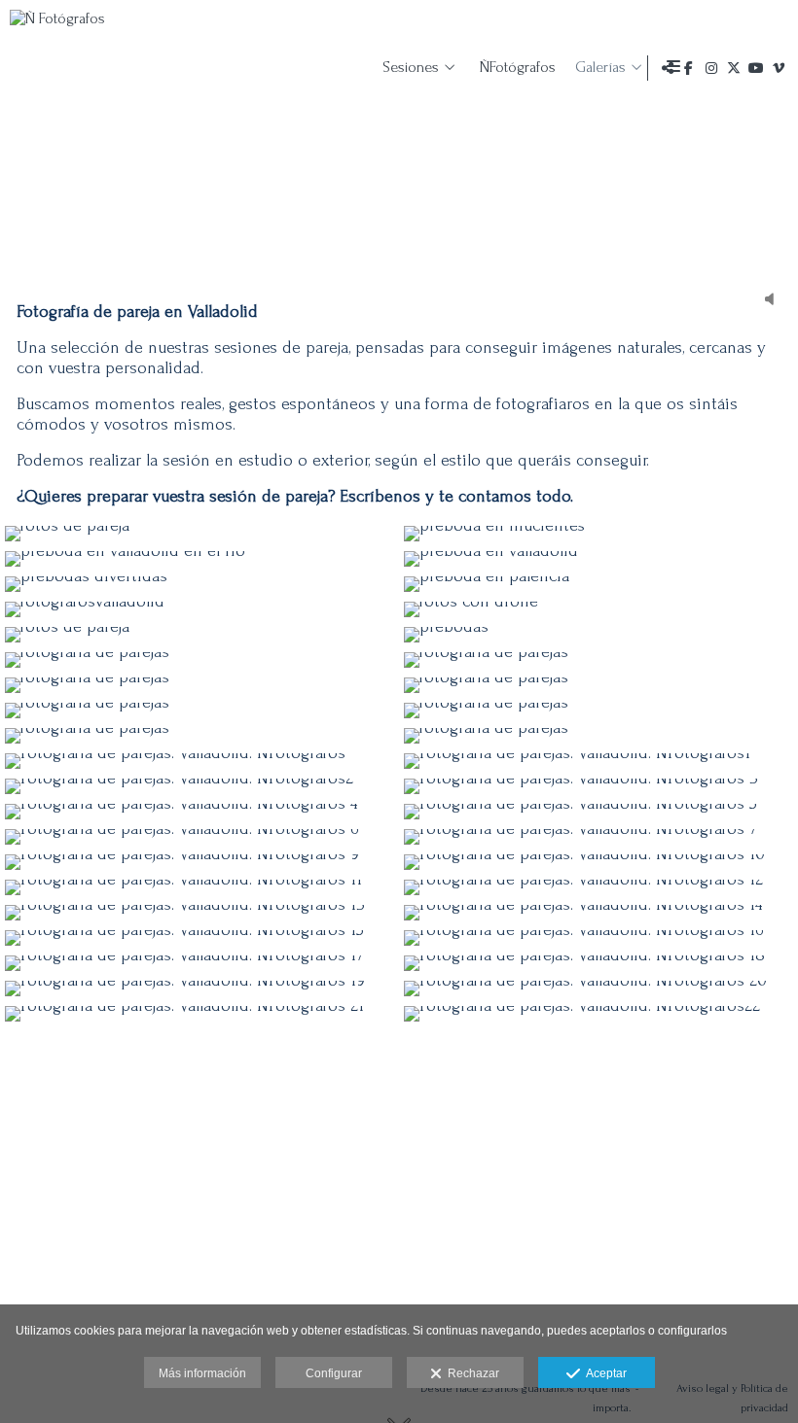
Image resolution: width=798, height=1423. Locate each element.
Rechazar (470, 1373)
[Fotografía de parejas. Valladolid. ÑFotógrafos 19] (199, 988)
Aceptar (603, 1373)
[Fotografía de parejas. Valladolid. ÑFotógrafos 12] (598, 887)
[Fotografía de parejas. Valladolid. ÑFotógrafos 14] (598, 912)
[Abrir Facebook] (689, 68)
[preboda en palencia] (598, 584)
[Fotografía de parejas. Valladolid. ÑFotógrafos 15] (199, 938)
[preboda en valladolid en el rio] (199, 559)
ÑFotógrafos (518, 67)
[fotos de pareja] (199, 533)
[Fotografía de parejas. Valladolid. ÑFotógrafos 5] (598, 811)
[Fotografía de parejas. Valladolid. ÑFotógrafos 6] (199, 837)
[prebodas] (598, 634)
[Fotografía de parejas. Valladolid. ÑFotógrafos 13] (199, 912)
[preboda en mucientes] (598, 533)
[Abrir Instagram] (711, 68)
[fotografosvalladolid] (199, 609)
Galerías (600, 67)
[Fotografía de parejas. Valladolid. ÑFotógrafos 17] (199, 963)
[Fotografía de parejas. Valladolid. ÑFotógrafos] (199, 761)
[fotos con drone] (598, 609)
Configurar (334, 1373)
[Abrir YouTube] (756, 68)
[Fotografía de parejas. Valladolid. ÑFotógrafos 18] (598, 963)
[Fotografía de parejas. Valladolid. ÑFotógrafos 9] (199, 862)
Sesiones (410, 67)
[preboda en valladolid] (598, 559)
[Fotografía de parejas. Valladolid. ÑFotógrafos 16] (598, 938)
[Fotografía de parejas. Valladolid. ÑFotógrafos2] (199, 786)
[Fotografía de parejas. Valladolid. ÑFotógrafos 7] (598, 837)
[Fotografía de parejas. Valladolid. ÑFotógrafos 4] (199, 811)
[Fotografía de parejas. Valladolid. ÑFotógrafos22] (598, 1014)
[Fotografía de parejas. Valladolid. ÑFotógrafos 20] (598, 988)
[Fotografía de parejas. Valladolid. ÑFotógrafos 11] (199, 887)
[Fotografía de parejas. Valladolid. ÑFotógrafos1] (598, 761)
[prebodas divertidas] (199, 584)
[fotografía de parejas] (199, 660)
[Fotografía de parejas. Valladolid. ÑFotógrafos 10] (598, 862)
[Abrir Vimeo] (778, 68)
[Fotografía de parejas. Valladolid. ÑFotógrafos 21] (199, 1014)
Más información (202, 1373)
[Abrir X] (734, 68)
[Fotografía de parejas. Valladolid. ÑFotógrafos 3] (598, 786)
